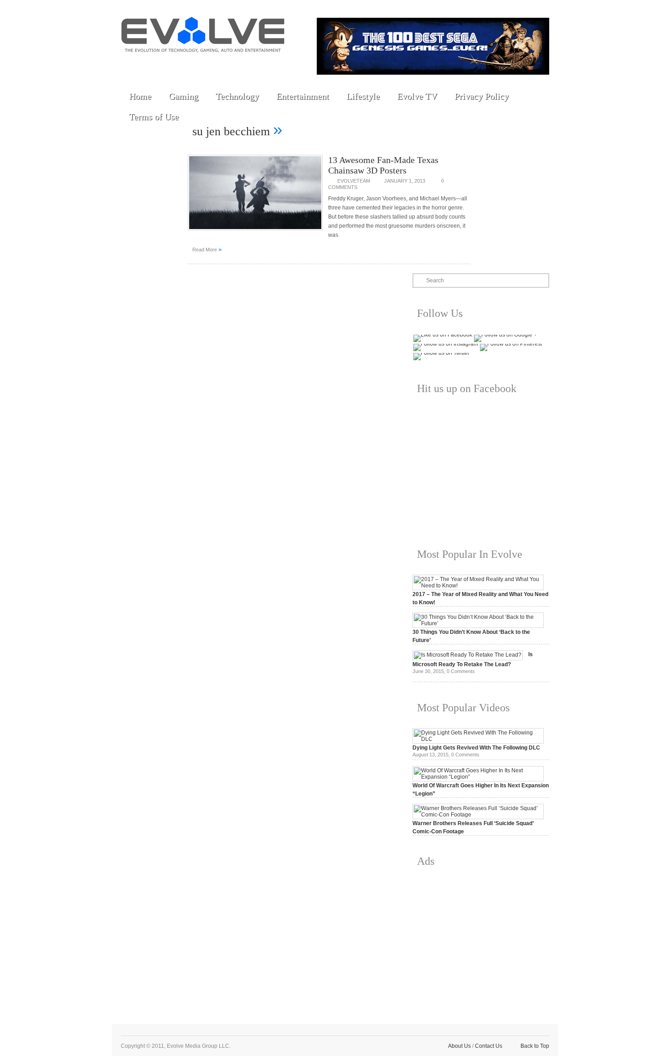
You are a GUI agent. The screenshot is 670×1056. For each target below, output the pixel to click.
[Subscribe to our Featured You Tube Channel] (173, 64)
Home (140, 96)
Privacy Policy (481, 96)
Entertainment (302, 96)
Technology (237, 96)
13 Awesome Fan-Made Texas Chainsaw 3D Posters (383, 165)
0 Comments (461, 671)
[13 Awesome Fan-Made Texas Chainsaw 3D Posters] (255, 233)
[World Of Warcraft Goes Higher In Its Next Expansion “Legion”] (478, 777)
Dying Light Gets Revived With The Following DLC (476, 748)
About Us (459, 1046)
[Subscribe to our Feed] (215, 64)
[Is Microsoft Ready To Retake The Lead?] (467, 655)
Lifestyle (363, 96)
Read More (207, 249)
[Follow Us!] (131, 64)
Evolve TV (417, 96)
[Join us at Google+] (194, 64)
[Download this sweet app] (236, 64)
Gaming (183, 96)
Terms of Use (154, 117)
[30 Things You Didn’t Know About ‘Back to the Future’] (478, 623)
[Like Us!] (152, 64)
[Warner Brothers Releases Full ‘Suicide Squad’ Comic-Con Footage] (478, 814)
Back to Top (535, 1046)
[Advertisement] (480, 938)
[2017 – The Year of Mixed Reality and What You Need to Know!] (478, 585)
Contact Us (488, 1046)
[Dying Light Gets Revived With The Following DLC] (478, 739)
